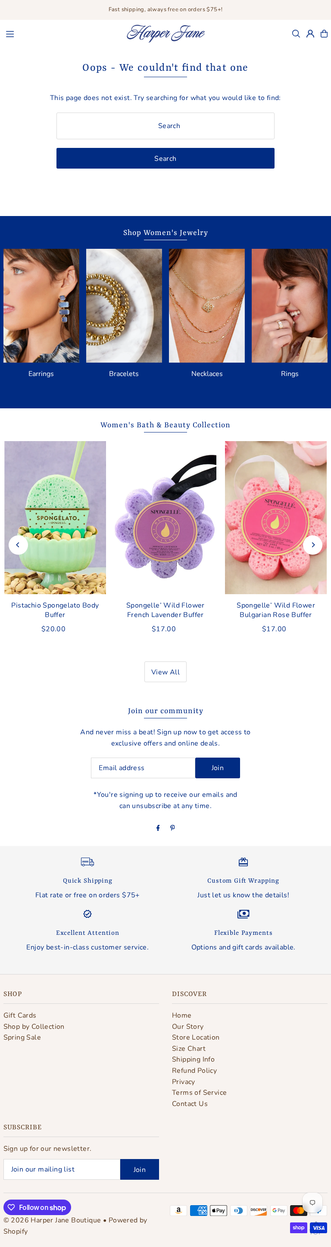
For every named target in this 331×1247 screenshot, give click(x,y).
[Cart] (324, 34)
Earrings (41, 374)
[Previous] (18, 545)
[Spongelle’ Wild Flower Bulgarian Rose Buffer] (276, 517)
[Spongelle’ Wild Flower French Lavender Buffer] (165, 517)
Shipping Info (193, 1059)
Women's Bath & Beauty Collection (165, 425)
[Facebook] (158, 828)
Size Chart (189, 1048)
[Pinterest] (172, 828)
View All (165, 672)
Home (182, 1015)
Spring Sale (22, 1037)
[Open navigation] (61, 33)
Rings (290, 374)
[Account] (310, 34)
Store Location (196, 1037)
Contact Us (190, 1104)
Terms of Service (199, 1092)
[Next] (312, 545)
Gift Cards (20, 1015)
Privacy (183, 1082)
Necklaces (207, 374)
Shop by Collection (34, 1026)
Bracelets (124, 374)
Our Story (188, 1026)
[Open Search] (296, 34)
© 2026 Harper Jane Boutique (52, 1220)
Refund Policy (194, 1070)
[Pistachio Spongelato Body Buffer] (55, 517)
